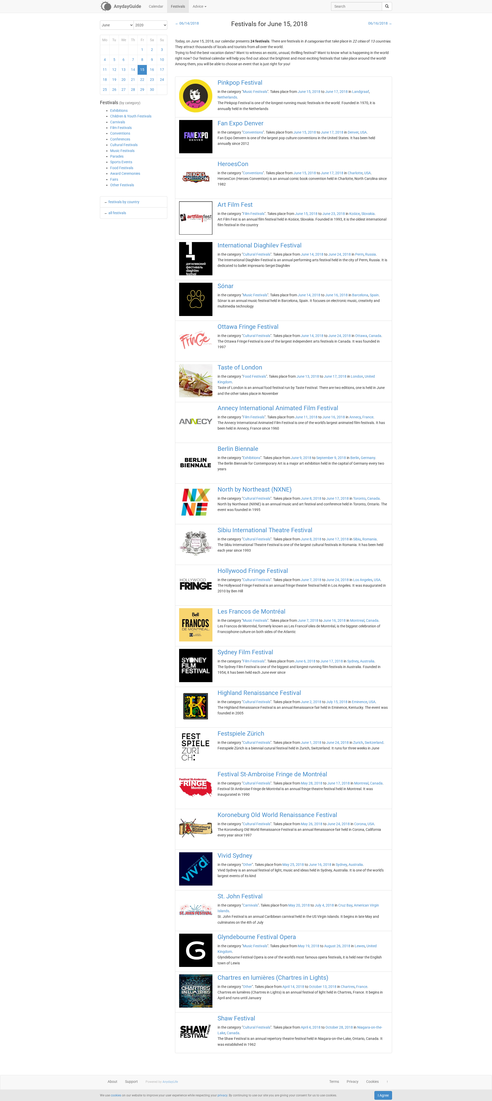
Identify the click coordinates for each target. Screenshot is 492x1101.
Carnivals (117, 122)
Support (131, 1082)
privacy (222, 1095)
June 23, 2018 (333, 214)
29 (142, 90)
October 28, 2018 (339, 1027)
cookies (116, 1095)
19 (114, 80)
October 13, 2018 (322, 987)
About (112, 1082)
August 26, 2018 (337, 946)
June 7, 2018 (311, 580)
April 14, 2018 (293, 987)
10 (162, 60)
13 (123, 70)
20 (123, 80)
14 (133, 70)
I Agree (383, 1095)
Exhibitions (119, 110)
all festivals (117, 213)
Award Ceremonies (125, 173)
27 (123, 90)
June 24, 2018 (339, 254)
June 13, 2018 (307, 376)
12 (114, 70)
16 (152, 70)
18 (105, 80)
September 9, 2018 (331, 458)
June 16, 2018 (336, 295)
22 (142, 80)
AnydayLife (170, 1082)
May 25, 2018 (293, 865)
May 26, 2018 (311, 824)
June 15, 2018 (309, 92)
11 (105, 70)
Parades (117, 156)
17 (162, 70)
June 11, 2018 (306, 417)
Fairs (114, 179)
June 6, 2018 (305, 661)
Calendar (156, 6)
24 (162, 80)
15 (142, 70)
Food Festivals (121, 168)
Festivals (178, 6)
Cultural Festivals (124, 145)
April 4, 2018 (311, 1027)
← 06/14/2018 (187, 23)
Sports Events (121, 162)
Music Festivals (122, 151)
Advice (198, 6)
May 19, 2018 (308, 946)
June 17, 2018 (336, 92)
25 (105, 90)
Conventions (120, 133)
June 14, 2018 (312, 254)
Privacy (352, 1082)
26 (114, 90)
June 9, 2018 (301, 458)
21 (133, 80)
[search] (387, 6)
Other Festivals (122, 185)
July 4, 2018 (324, 905)
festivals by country (123, 202)
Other (247, 865)
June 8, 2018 (311, 498)
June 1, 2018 (311, 742)
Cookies (372, 1082)
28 (133, 90)
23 (152, 80)
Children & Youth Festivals (130, 116)
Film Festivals (121, 128)
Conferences (120, 139)
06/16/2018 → (380, 23)
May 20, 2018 (299, 905)
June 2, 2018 (311, 702)
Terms (334, 1082)
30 (152, 90)
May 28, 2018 (311, 783)
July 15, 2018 (336, 702)
